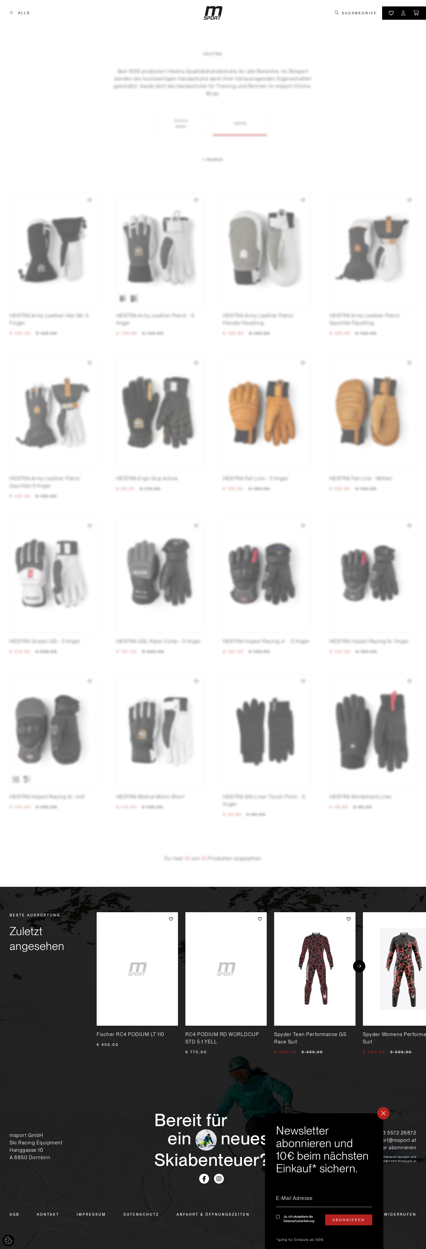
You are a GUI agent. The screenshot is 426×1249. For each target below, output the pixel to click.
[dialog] (324, 1181)
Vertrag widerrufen (388, 1214)
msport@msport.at (394, 1140)
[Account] (403, 13)
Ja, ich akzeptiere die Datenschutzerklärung (299, 1219)
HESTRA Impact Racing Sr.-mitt (47, 797)
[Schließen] (383, 1113)
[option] (123, 298)
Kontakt (48, 1214)
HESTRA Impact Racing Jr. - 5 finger (266, 641)
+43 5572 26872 (396, 1133)
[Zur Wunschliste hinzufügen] (90, 200)
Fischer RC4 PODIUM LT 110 (130, 1034)
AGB (14, 1214)
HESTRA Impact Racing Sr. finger (369, 641)
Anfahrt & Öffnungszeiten (213, 1214)
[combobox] (359, 13)
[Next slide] (359, 966)
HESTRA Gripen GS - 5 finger (45, 641)
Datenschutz (141, 1214)
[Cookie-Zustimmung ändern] (8, 1241)
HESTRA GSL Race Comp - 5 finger (158, 641)
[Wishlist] (391, 13)
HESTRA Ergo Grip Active (147, 478)
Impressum (91, 1214)
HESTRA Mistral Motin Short (150, 797)
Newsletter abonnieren (389, 1148)
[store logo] (213, 13)
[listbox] (160, 298)
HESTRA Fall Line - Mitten (361, 478)
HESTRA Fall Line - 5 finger (256, 478)
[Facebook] (204, 1179)
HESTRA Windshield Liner (361, 797)
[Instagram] (219, 1179)
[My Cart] (416, 13)
